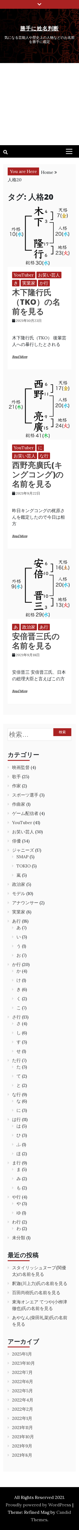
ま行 (16, 1162)
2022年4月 (22, 1400)
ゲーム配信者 (25, 813)
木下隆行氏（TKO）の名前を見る (36, 301)
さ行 (16, 1017)
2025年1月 (22, 1354)
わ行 (16, 1222)
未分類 (18, 1237)
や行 (16, 1197)
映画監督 (21, 767)
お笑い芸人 (49, 275)
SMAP (22, 856)
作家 (16, 785)
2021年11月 (22, 1427)
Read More (19, 357)
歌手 (16, 776)
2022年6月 (22, 1381)
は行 (16, 1119)
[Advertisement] (39, 104)
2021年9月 (22, 1446)
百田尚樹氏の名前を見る (36, 1292)
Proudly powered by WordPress (39, 1504)
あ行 (44, 627)
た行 (16, 1060)
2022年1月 (22, 1418)
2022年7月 (22, 1372)
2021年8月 (22, 1455)
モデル (18, 893)
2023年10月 (23, 1363)
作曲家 (18, 804)
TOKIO (23, 866)
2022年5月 (22, 1390)
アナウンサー (25, 902)
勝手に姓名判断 (39, 28)
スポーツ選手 (25, 795)
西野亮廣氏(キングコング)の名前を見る (38, 474)
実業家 (28, 283)
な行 (44, 455)
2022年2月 (22, 1409)
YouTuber (24, 275)
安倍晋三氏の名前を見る (36, 641)
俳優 (16, 841)
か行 (44, 283)
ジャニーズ (23, 850)
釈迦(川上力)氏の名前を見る (39, 1283)
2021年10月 (23, 1436)
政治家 (28, 627)
